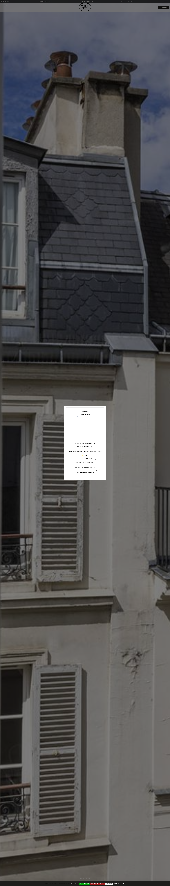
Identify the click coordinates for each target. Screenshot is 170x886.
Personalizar (109, 883)
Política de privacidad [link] (119, 883)
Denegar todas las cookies (97, 883)
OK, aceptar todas (84, 883)
